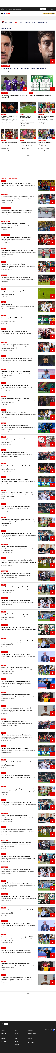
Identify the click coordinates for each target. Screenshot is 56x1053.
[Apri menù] (2, 13)
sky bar (17, 1041)
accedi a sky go (48, 1029)
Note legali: (30, 1030)
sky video (3, 1038)
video (21, 22)
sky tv (16, 1033)
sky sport (4, 1033)
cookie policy (31, 1036)
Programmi (17, 1047)
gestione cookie (32, 1033)
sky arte (3, 1041)
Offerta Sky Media (32, 1045)
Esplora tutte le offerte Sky (15, 9)
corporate (30, 1047)
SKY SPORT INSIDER (49, 13)
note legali (31, 1038)
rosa (33, 22)
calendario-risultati (42, 22)
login (53, 9)
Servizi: (16, 1030)
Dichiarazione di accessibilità (32, 1042)
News (8, 18)
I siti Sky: (3, 1030)
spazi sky (17, 1044)
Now (16, 1038)
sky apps (17, 1036)
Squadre (51, 18)
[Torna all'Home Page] (7, 13)
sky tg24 (3, 1036)
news (16, 22)
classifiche (27, 22)
